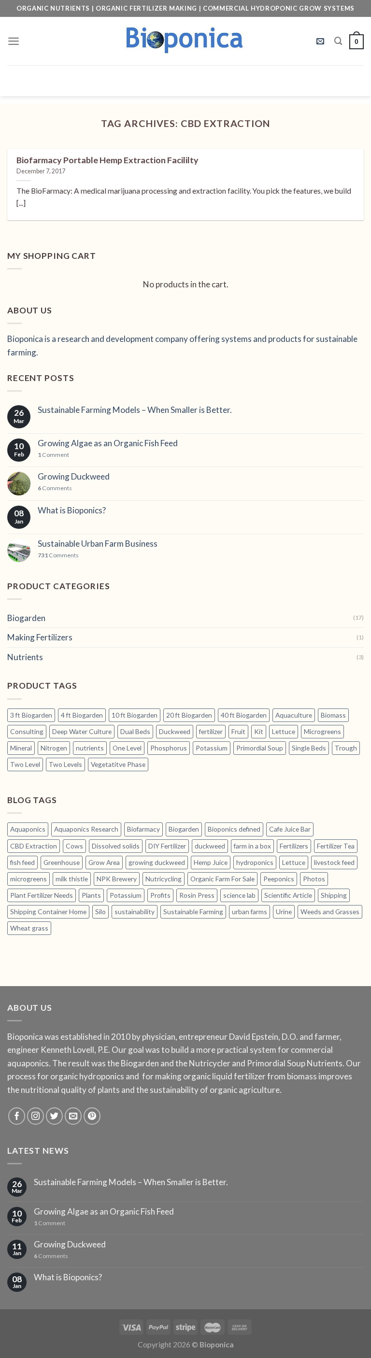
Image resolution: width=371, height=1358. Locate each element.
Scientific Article (288, 895)
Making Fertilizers (39, 637)
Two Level (25, 764)
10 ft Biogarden (134, 715)
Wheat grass (29, 928)
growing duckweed (156, 862)
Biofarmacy (143, 829)
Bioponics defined (234, 829)
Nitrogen (54, 748)
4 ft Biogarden (82, 715)
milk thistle (72, 879)
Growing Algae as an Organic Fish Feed (108, 443)
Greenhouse (61, 862)
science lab (239, 895)
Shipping (334, 895)
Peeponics (278, 879)
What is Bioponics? (72, 510)
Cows (74, 846)
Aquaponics (27, 829)
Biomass (333, 715)
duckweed (210, 846)
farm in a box (252, 846)
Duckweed (174, 731)
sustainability (134, 911)
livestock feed (334, 862)
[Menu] (13, 41)
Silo (100, 911)
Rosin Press (196, 895)
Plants (91, 895)
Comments (55, 488)
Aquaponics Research (86, 829)
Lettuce (283, 731)
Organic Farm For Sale (222, 879)
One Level (127, 748)
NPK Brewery (117, 879)
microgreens (28, 879)
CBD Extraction (33, 846)
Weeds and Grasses (329, 911)
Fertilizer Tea (336, 846)
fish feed (22, 862)
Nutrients (25, 657)
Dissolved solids (116, 846)
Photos (314, 879)
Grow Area (104, 862)
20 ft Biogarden (189, 715)
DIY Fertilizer (167, 846)
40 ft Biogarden (244, 715)
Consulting (26, 731)
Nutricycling (163, 879)
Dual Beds (135, 731)
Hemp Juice (211, 862)
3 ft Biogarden (31, 715)
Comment (53, 455)
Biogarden (26, 618)
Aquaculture (293, 715)
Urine (284, 911)
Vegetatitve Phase (118, 764)
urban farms (249, 911)
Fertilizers (294, 846)
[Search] (338, 41)
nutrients (90, 748)
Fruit (238, 731)
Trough (346, 748)
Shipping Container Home (48, 911)
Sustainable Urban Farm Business (97, 544)
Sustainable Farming (193, 911)
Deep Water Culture (82, 731)
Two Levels (65, 764)
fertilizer (211, 731)
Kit (258, 731)
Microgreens (322, 731)
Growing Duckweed (74, 476)
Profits (160, 895)
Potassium (212, 748)
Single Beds (309, 748)
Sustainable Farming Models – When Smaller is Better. (135, 410)
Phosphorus (168, 748)
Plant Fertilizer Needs (41, 895)
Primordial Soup (259, 748)
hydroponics (254, 862)
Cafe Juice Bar (290, 829)
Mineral (21, 748)
